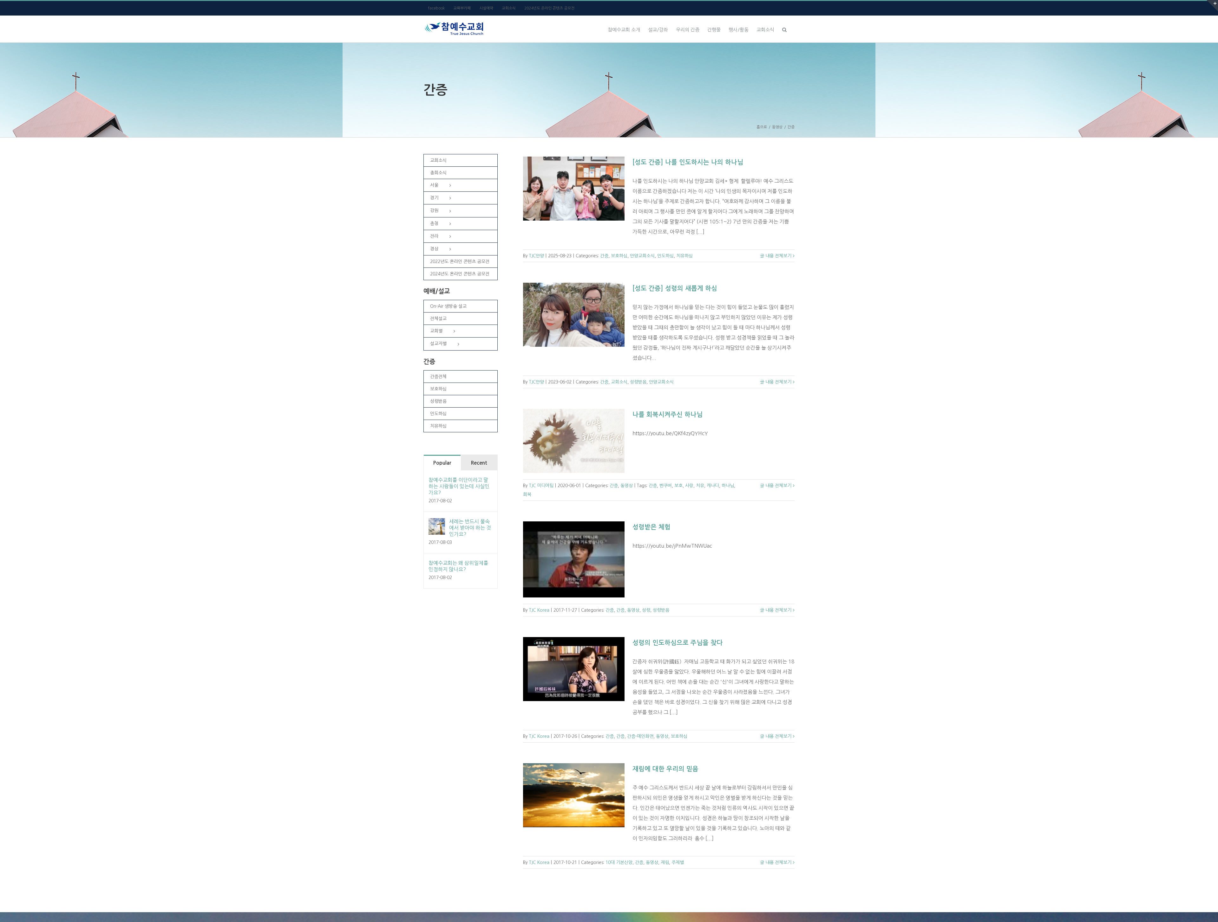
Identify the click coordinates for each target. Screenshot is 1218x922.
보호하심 (619, 256)
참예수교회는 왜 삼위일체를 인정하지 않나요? (458, 566)
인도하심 (665, 256)
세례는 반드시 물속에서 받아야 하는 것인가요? (470, 528)
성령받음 (638, 382)
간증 (604, 256)
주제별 (677, 862)
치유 (700, 485)
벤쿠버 (665, 485)
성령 (646, 610)
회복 (527, 494)
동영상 (626, 485)
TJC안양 (536, 256)
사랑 (689, 485)
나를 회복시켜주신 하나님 (667, 414)
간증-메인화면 (640, 736)
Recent (479, 463)
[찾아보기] (784, 29)
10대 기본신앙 (619, 862)
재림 (665, 862)
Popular (442, 463)
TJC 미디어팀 (541, 485)
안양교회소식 (642, 256)
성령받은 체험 (651, 527)
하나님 (728, 485)
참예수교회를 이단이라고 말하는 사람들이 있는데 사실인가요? (459, 486)
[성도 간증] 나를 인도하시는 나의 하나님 (687, 162)
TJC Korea (539, 610)
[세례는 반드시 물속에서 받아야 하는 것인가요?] (437, 523)
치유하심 (684, 256)
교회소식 (619, 382)
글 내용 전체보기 (775, 256)
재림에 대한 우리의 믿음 (665, 769)
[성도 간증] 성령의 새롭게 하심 (674, 288)
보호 (678, 485)
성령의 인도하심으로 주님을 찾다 (677, 643)
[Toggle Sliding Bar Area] (1212, 5)
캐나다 (713, 485)
